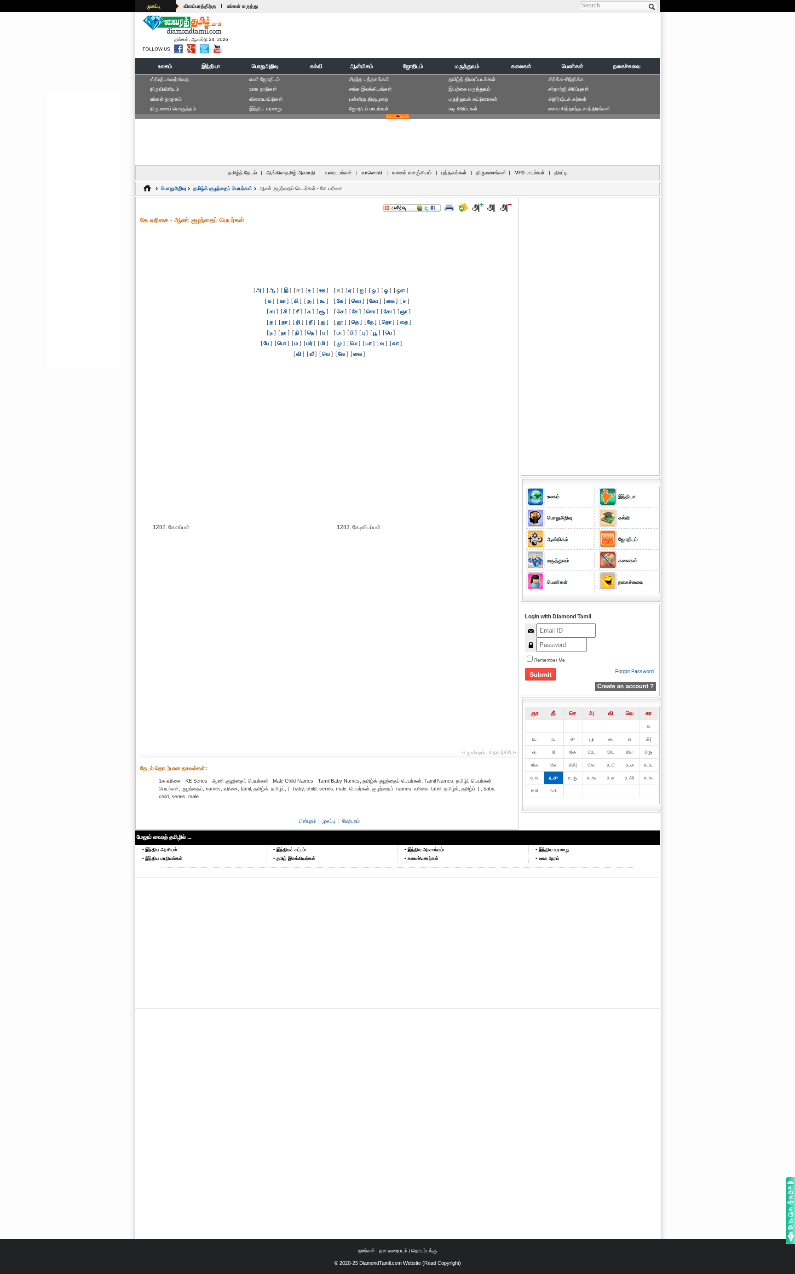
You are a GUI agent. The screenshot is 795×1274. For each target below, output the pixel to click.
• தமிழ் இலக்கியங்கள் (294, 858)
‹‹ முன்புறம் (473, 752)
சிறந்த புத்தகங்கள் (369, 79)
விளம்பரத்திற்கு (200, 6)
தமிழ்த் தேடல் (242, 172)
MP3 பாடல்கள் (529, 172)
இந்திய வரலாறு (265, 108)
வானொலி (372, 172)
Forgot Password (634, 671)
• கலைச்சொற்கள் (421, 858)
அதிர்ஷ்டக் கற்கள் (567, 99)
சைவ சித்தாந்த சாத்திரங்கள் (579, 108)
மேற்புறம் (351, 821)
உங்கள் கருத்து (242, 6)
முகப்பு (154, 6)
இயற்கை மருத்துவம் (469, 89)
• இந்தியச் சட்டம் (289, 849)
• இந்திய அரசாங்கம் (424, 849)
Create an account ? (625, 686)
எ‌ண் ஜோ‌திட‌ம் (264, 79)
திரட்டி (560, 172)
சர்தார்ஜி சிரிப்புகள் (568, 89)
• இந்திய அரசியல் (159, 849)
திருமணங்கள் (491, 172)
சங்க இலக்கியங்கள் (370, 89)
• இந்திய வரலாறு (552, 849)
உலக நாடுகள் (263, 89)
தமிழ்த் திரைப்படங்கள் (472, 79)
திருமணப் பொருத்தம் (173, 108)
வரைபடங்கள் (338, 172)
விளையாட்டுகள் (266, 99)
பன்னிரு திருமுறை (368, 99)
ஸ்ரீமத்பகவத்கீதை (169, 79)
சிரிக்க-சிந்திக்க (566, 79)
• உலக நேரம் (547, 858)
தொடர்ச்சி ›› (502, 752)
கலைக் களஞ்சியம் (412, 172)
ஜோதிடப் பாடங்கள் (369, 108)
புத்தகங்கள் (454, 172)
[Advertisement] (490, 35)
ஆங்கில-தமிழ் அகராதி (290, 172)
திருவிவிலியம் (164, 89)
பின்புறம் (307, 821)
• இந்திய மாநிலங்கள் (162, 858)
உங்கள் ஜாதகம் (166, 99)
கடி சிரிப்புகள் (463, 108)
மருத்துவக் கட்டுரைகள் (473, 99)
